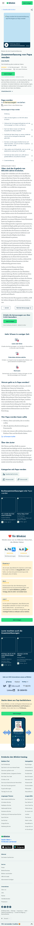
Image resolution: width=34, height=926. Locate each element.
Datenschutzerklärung (7, 912)
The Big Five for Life (6, 791)
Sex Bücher (4, 820)
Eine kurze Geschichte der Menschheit (11, 782)
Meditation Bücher (6, 805)
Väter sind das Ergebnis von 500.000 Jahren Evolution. (16, 118)
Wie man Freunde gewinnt (8, 785)
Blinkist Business (5, 870)
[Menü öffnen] (3, 3)
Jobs (2, 892)
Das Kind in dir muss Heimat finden (10, 767)
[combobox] (7, 918)
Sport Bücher (4, 817)
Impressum (20, 911)
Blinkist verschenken (6, 873)
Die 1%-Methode (5, 764)
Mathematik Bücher (6, 808)
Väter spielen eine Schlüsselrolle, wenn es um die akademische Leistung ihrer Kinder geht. (17, 150)
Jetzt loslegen (27, 3)
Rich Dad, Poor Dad (6, 776)
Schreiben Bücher (6, 802)
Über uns (3, 889)
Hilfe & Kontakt (5, 876)
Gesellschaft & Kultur (9, 9)
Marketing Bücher (6, 826)
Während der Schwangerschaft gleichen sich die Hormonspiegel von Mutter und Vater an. (17, 124)
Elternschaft (23, 479)
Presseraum (4, 901)
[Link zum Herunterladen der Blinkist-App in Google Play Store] (19, 847)
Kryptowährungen (6, 788)
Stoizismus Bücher (6, 811)
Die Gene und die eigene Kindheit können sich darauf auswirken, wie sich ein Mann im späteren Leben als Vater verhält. (17, 143)
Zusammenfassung (11, 160)
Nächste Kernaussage (22, 308)
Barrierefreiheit (5, 914)
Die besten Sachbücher (7, 857)
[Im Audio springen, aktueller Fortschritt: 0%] (17, 46)
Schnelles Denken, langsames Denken (11, 773)
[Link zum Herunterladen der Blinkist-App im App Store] (6, 847)
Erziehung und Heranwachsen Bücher (11, 814)
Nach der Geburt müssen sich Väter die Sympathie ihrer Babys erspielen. (15, 129)
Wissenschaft (9, 479)
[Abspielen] (6, 45)
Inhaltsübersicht (6, 91)
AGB (26, 911)
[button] (17, 924)
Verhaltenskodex (5, 898)
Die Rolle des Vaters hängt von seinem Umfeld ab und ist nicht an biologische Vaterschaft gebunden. (17, 136)
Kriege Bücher (5, 823)
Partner (3, 895)
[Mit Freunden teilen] (32, 10)
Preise (2, 867)
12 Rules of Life (5, 779)
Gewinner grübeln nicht (7, 770)
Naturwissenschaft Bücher (8, 799)
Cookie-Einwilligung (20, 912)
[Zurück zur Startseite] (11, 3)
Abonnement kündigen (7, 879)
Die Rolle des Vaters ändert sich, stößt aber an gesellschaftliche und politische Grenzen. (17, 155)
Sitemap (13, 911)
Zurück (7, 308)
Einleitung (6, 114)
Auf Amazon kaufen (9, 436)
